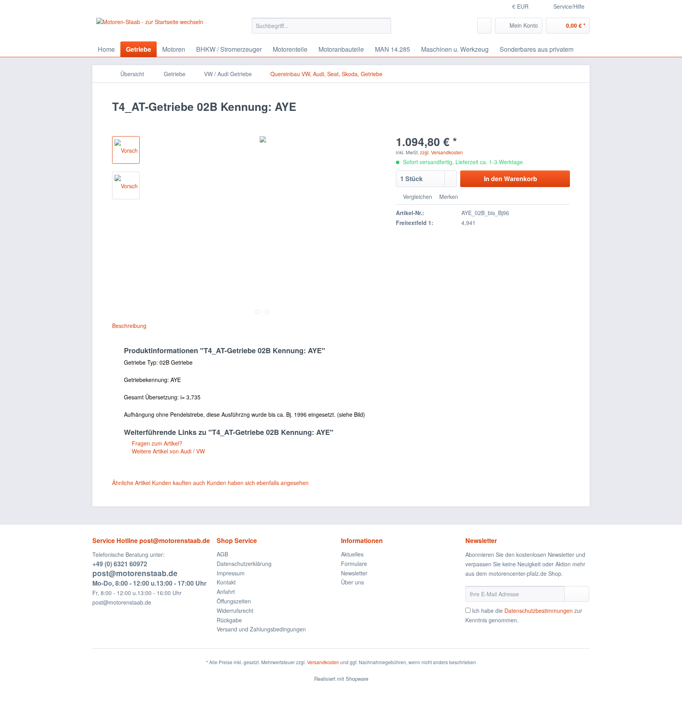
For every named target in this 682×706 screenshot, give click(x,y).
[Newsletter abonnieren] (576, 594)
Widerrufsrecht (235, 610)
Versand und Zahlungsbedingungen (261, 629)
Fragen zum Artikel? (156, 443)
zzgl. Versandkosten (441, 152)
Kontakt (226, 582)
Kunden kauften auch (178, 483)
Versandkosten (323, 662)
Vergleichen (416, 196)
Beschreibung (129, 326)
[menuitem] (321, 29)
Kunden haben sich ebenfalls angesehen (258, 483)
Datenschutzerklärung (244, 563)
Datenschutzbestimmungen (538, 610)
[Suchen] (384, 26)
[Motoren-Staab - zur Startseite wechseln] (149, 27)
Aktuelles (352, 554)
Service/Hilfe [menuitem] (569, 6)
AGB (222, 554)
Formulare (354, 563)
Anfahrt (226, 592)
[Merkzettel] (484, 26)
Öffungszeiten (234, 601)
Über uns (352, 582)
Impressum (231, 573)
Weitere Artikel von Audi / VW (167, 451)
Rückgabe (229, 620)
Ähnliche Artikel (131, 483)
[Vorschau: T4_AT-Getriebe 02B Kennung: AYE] (126, 150)
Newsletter (354, 573)
